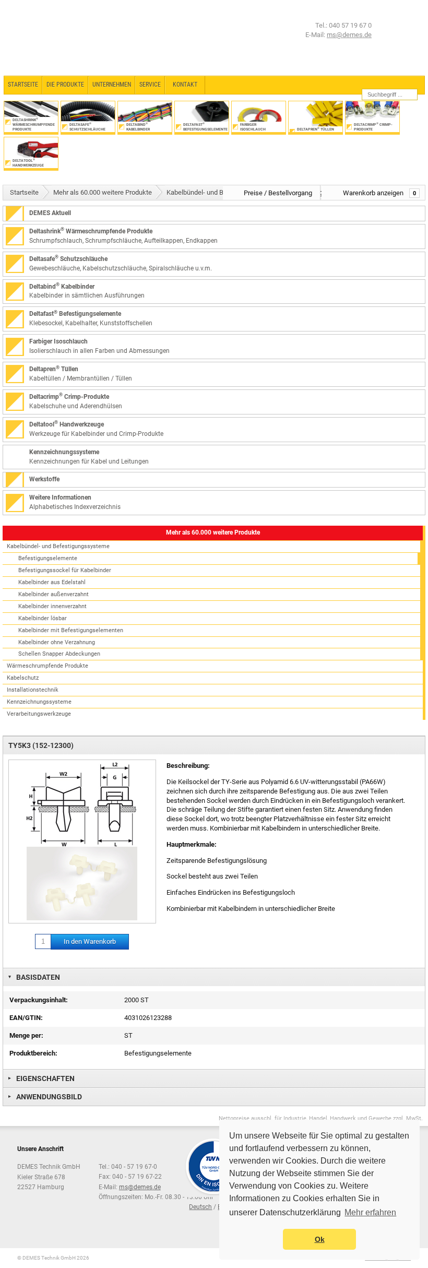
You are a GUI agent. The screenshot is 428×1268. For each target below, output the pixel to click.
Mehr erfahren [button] (370, 1212)
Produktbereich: (33, 1053)
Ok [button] (320, 1239)
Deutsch (200, 1207)
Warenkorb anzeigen (379, 193)
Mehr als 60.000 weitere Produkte (102, 192)
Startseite (24, 192)
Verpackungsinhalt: (38, 1000)
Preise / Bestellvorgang (278, 193)
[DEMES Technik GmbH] (44, 37)
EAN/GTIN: (26, 1018)
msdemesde (140, 1187)
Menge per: (26, 1035)
